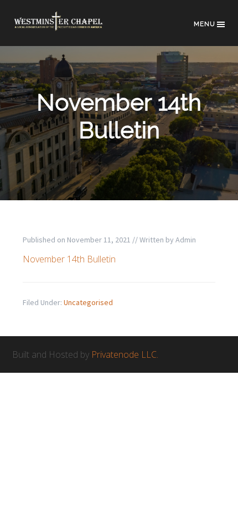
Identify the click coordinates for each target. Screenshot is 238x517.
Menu (204, 24)
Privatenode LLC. (124, 354)
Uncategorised (88, 302)
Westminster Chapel (67, 28)
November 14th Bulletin (69, 259)
